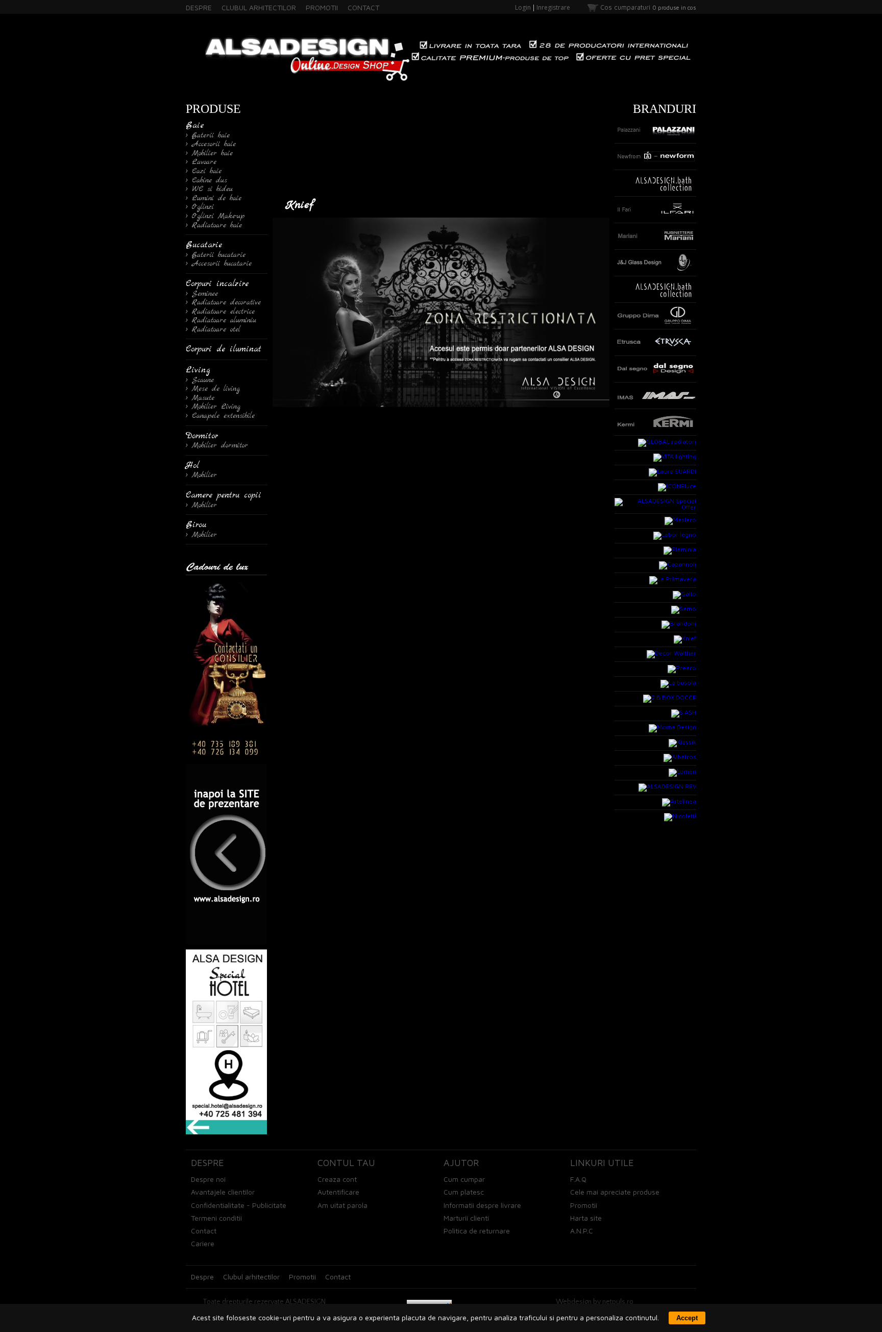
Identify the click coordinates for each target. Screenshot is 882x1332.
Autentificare (338, 1191)
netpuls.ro (617, 1302)
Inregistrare (553, 7)
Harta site (586, 1218)
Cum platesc (464, 1191)
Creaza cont (337, 1179)
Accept (687, 1318)
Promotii (583, 1205)
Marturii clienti (466, 1218)
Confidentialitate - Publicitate (238, 1205)
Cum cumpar (464, 1179)
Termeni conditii (216, 1218)
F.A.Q (578, 1179)
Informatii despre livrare (482, 1205)
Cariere (202, 1243)
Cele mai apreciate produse (614, 1191)
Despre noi (208, 1179)
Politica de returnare (477, 1230)
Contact (203, 1230)
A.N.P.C (581, 1230)
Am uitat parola (342, 1205)
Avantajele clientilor (223, 1191)
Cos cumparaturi (625, 7)
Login (523, 7)
